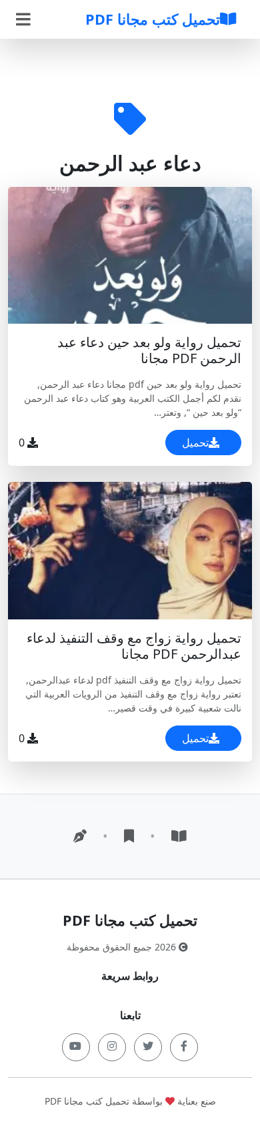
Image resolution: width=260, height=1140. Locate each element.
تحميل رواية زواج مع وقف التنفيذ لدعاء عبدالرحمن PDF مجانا (134, 646)
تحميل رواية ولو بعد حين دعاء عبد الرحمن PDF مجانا (149, 350)
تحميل (195, 442)
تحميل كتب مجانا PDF (152, 19)
